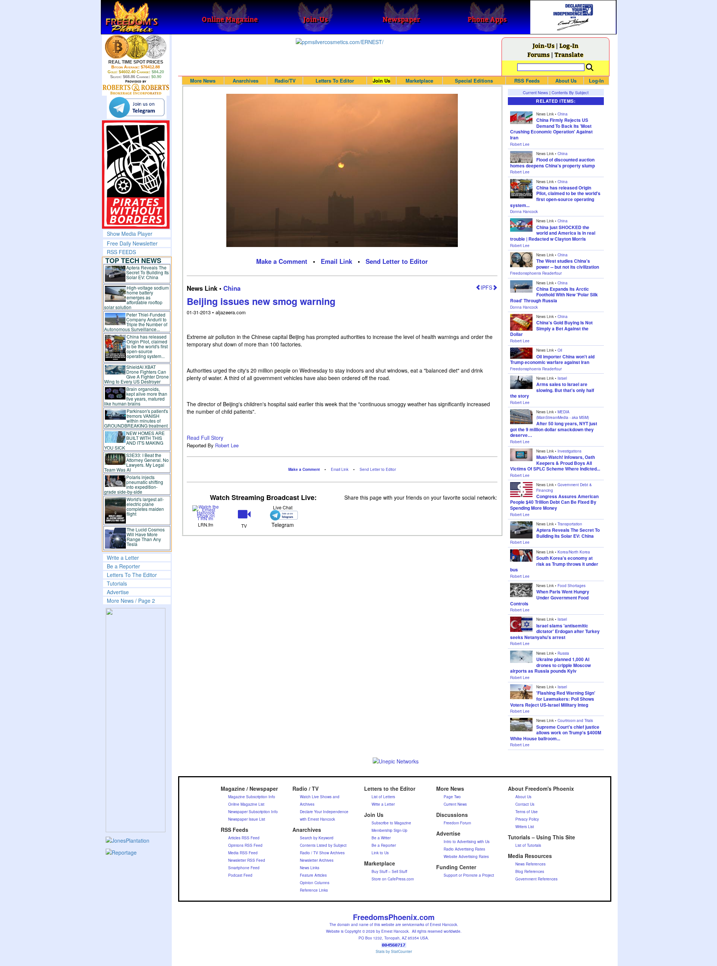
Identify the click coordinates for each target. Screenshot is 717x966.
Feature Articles (313, 875)
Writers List (524, 826)
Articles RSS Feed (244, 837)
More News (202, 80)
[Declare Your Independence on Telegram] (137, 107)
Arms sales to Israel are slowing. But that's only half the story (552, 390)
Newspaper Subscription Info (253, 811)
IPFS (486, 287)
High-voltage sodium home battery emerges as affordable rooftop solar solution (136, 297)
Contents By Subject (570, 92)
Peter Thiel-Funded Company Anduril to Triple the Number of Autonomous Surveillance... (136, 321)
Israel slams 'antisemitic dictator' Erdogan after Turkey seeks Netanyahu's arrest (555, 631)
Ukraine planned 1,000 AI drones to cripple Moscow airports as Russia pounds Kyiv (550, 665)
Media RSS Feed (243, 852)
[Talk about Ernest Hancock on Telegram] (282, 515)
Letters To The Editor (132, 574)
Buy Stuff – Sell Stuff (389, 871)
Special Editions (474, 80)
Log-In (568, 45)
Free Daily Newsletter (132, 243)
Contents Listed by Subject (323, 845)
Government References (536, 879)
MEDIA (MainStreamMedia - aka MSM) (562, 414)
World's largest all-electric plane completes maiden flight (145, 506)
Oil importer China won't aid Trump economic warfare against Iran (552, 359)
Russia (563, 653)
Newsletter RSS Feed (246, 860)
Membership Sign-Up (389, 830)
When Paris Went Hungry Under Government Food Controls (549, 597)
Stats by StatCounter (394, 951)
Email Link (336, 261)
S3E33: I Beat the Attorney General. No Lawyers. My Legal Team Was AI (136, 462)
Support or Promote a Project (469, 875)
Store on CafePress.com (393, 879)
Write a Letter (123, 557)
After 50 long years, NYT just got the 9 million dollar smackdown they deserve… (553, 429)
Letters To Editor (335, 80)
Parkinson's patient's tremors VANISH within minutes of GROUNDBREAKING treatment (136, 418)
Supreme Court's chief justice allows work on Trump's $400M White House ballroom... (555, 732)
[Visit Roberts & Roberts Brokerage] (136, 47)
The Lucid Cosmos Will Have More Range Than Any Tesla (146, 536)
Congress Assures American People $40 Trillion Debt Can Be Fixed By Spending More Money (554, 502)
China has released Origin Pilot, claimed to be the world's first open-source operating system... (147, 346)
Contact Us (524, 804)
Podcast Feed (240, 875)
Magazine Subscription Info (251, 796)
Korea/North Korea (574, 552)
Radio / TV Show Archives (322, 852)
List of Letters (383, 796)
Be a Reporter (123, 566)
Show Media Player (129, 233)
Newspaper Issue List (246, 819)
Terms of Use (526, 811)
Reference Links (314, 890)
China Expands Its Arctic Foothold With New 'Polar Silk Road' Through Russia (554, 295)
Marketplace (419, 80)
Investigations (569, 451)
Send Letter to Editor (397, 261)
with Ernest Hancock (317, 819)
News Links (309, 867)
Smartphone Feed (244, 867)
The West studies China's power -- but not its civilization (567, 263)
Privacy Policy (527, 819)
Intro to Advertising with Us (467, 841)
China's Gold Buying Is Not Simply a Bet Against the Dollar (551, 328)
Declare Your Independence (324, 811)
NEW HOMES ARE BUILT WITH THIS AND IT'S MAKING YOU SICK (134, 440)
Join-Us (544, 45)
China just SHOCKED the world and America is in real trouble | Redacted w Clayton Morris (552, 233)
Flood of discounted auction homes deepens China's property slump (552, 162)
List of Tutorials (528, 845)
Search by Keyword (316, 837)
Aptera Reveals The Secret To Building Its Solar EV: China (147, 272)
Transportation (570, 524)
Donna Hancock (524, 211)
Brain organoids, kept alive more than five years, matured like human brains (136, 396)
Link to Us (380, 852)
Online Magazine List (246, 804)
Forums (538, 54)
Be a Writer (381, 837)
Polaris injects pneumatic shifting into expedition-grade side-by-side (134, 484)
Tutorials (117, 583)
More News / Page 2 (131, 600)
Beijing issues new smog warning (261, 301)
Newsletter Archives (316, 860)
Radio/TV (285, 80)
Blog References (529, 871)
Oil (560, 350)
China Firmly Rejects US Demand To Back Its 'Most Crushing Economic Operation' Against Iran (551, 129)
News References (530, 864)
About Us (566, 80)
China (231, 288)
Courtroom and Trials (575, 720)
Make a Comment (281, 261)
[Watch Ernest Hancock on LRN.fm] (206, 512)
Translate (569, 54)
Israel (562, 378)
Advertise (118, 592)
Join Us (381, 80)
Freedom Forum (457, 822)
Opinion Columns (314, 882)
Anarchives (245, 80)
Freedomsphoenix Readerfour (536, 273)
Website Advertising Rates (466, 856)
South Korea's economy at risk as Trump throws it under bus (554, 564)
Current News (535, 92)
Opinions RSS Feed (245, 845)
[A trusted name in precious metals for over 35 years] (136, 87)
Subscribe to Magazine (391, 822)
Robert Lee (227, 445)
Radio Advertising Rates (464, 849)
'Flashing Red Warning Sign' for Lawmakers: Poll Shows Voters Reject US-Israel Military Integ (552, 698)
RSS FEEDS (121, 252)
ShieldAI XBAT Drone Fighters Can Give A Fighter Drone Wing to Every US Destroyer (136, 374)
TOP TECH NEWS (133, 260)
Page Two (452, 796)
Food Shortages (572, 585)
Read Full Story (205, 437)
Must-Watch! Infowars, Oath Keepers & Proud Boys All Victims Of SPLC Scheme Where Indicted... (555, 463)
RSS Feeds (527, 80)
